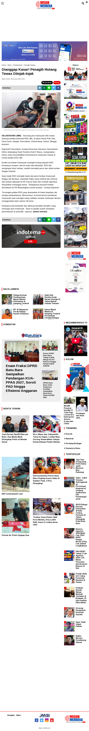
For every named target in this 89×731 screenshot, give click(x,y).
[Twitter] (53, 87)
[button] (87, 1)
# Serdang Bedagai (72, 443)
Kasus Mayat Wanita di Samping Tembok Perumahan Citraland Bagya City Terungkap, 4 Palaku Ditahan (46, 316)
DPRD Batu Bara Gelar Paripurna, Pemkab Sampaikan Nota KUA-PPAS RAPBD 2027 (48, 390)
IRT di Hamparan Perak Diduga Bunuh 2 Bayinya (21, 312)
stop (57, 83)
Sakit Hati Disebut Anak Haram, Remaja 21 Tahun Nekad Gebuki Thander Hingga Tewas (46, 300)
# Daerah (68, 434)
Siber (18, 715)
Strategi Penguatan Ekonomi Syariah (81, 611)
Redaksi (11, 715)
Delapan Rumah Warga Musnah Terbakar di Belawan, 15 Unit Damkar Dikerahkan (81, 595)
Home (4, 65)
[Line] (49, 87)
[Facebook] (58, 87)
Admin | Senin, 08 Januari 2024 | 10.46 (13, 79)
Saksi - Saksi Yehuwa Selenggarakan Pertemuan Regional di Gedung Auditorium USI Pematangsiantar (81, 488)
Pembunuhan (17, 65)
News (9, 65)
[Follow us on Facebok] (37, 720)
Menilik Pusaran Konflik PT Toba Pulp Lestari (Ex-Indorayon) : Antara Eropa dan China (69, 415)
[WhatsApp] (44, 87)
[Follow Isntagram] (47, 720)
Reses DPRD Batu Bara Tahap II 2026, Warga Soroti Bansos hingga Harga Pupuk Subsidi (49, 359)
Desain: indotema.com (44, 728)
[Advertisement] (44, 25)
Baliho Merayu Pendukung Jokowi (81, 639)
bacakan (48, 83)
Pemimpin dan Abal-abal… (80, 415)
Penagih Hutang (29, 65)
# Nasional (68, 439)
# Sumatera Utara (72, 448)
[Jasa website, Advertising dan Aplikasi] (31, 249)
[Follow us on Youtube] (52, 720)
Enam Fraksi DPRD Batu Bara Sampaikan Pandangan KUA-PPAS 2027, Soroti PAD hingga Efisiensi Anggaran (21, 378)
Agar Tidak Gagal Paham (81, 624)
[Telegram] (39, 87)
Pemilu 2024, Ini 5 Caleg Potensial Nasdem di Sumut (81, 578)
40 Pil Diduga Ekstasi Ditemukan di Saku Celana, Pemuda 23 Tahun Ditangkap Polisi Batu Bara (81, 514)
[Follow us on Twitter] (42, 720)
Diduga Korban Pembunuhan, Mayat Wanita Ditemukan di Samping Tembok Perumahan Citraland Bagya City (15, 301)
